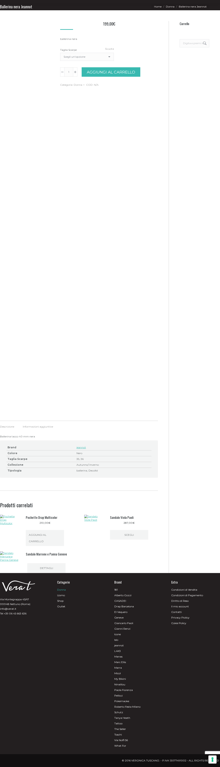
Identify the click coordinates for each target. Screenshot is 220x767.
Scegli (129, 534)
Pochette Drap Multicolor (41, 517)
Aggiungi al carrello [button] (37, 538)
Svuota (109, 48)
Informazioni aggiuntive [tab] (38, 426)
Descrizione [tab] (7, 426)
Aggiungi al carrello (111, 72)
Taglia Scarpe (68, 49)
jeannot (81, 447)
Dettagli (46, 568)
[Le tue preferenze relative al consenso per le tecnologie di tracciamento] (212, 759)
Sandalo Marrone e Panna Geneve (46, 554)
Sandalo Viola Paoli (122, 517)
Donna (78, 84)
